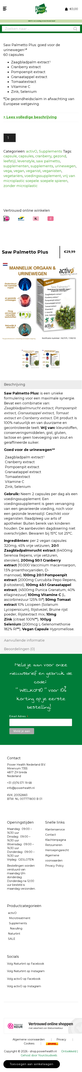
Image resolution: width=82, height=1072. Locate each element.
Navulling (16, 928)
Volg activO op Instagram (24, 986)
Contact (50, 834)
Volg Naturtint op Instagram (26, 971)
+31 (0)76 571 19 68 (19, 783)
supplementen (16, 166)
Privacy (61, 1039)
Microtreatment (19, 918)
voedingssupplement (42, 176)
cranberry (43, 156)
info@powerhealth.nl (21, 788)
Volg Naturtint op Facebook (25, 963)
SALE (11, 939)
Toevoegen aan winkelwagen (31, 1064)
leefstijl (9, 161)
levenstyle (26, 161)
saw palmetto (48, 161)
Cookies (29, 1043)
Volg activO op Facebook (23, 979)
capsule (10, 156)
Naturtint (14, 933)
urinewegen (65, 166)
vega (7, 171)
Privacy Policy (54, 865)
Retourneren (53, 845)
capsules (26, 156)
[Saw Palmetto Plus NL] (31, 359)
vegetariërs (13, 176)
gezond (59, 156)
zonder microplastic (20, 186)
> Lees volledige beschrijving (30, 117)
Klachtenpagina (55, 840)
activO (31, 151)
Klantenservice (55, 829)
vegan (19, 171)
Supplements (50, 151)
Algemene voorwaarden (29, 1039)
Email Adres (18, 716)
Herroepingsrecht (57, 850)
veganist (33, 171)
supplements (42, 166)
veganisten (51, 171)
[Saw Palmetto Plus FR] (51, 359)
